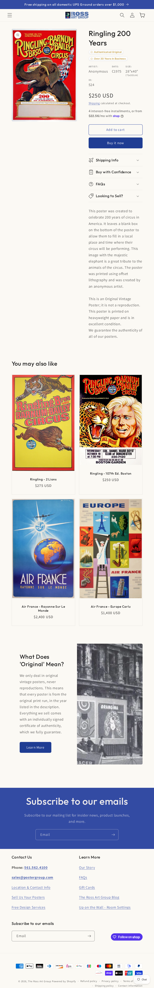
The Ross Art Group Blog (99, 897)
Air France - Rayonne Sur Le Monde (43, 608)
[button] (10, 15)
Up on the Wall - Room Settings (105, 907)
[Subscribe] (113, 834)
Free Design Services (29, 907)
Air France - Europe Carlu (111, 606)
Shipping (94, 103)
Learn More (35, 747)
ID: (90, 79)
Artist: (93, 66)
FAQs (83, 877)
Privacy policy (110, 981)
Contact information (130, 985)
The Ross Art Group (39, 981)
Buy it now (115, 143)
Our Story (87, 867)
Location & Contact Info (31, 887)
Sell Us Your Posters (28, 897)
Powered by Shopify (64, 981)
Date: (115, 66)
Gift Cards (87, 887)
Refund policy (88, 981)
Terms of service (133, 981)
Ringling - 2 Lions (43, 479)
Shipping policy (104, 985)
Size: (129, 66)
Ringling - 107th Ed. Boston (111, 473)
